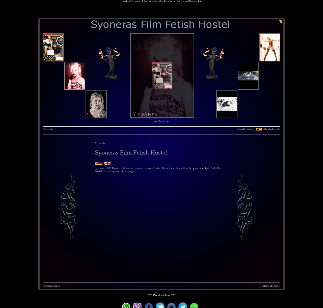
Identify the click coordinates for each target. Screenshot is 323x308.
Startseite (48, 129)
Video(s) (254, 129)
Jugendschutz (51, 285)
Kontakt (241, 129)
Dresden (168, 1)
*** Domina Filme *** (161, 295)
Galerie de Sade (270, 285)
